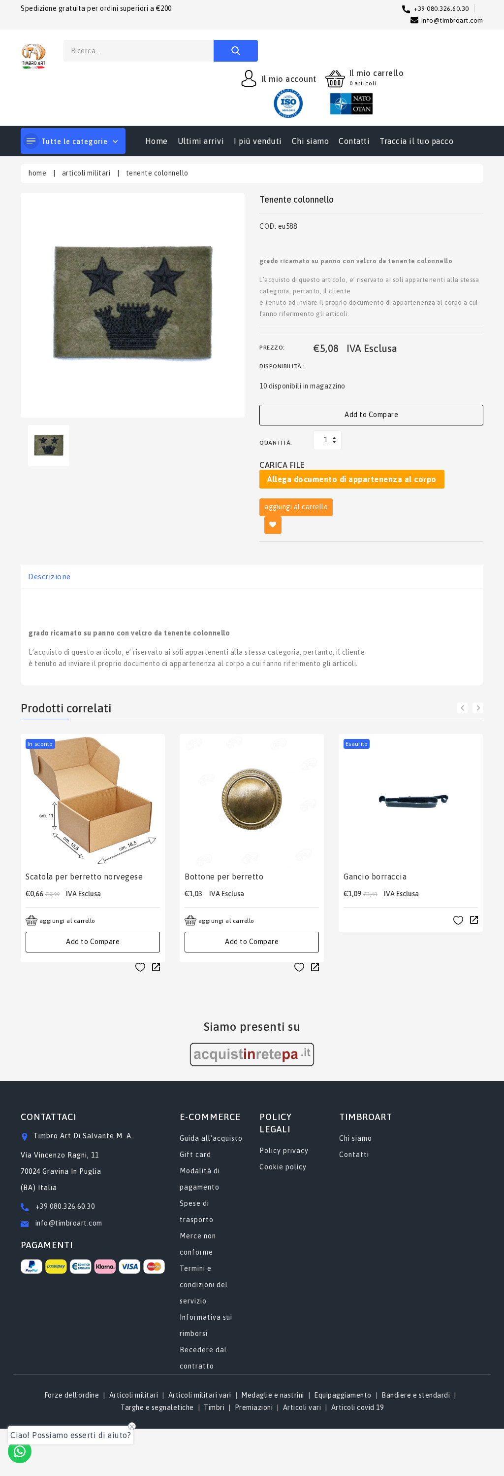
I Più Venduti (258, 141)
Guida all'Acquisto (211, 1138)
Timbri (214, 1407)
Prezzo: (272, 347)
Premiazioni (254, 1407)
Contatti (354, 141)
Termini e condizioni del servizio (204, 1285)
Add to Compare (371, 415)
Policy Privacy (284, 1151)
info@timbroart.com (67, 1223)
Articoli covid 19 (357, 1407)
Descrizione (49, 576)
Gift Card (195, 1155)
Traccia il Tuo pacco (416, 141)
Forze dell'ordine (71, 1395)
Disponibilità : (282, 366)
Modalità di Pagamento (200, 1179)
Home (156, 141)
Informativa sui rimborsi (206, 1325)
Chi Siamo (310, 141)
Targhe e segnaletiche (157, 1407)
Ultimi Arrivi (201, 141)
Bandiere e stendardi (415, 1395)
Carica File (282, 464)
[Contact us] (20, 1451)
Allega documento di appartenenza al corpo (352, 479)
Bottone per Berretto (224, 876)
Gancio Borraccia (375, 876)
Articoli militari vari (199, 1395)
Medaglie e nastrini (272, 1395)
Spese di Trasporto (197, 1211)
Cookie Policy (283, 1167)
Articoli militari (86, 173)
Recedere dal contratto (203, 1358)
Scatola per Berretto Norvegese (84, 876)
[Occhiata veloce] (156, 967)
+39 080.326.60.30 (65, 1206)
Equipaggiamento (343, 1395)
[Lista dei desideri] (140, 966)
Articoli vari (302, 1407)
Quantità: (275, 442)
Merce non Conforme (198, 1244)
